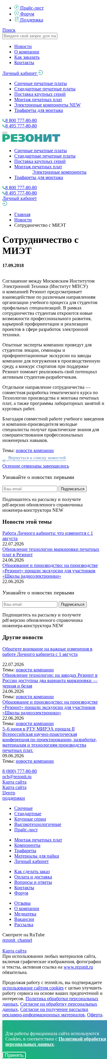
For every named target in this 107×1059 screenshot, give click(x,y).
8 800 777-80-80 (21, 120)
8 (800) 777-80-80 (19, 771)
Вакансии (24, 919)
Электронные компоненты (47, 104)
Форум (27, 13)
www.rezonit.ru (78, 966)
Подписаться (72, 489)
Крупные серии (30, 818)
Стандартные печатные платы (44, 88)
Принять (14, 1055)
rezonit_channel (17, 940)
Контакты (24, 62)
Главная (22, 214)
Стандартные (27, 813)
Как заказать (27, 57)
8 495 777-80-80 (21, 125)
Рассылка (23, 924)
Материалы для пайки (36, 855)
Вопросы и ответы (33, 882)
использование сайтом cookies (33, 987)
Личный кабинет (20, 73)
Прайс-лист (32, 7)
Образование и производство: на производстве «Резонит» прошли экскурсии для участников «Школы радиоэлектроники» (50, 571)
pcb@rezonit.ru (17, 776)
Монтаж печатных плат (38, 99)
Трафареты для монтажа (38, 110)
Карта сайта (14, 781)
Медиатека (25, 913)
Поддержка (31, 19)
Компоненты (27, 845)
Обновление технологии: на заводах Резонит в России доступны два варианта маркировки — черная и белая (49, 680)
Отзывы (22, 903)
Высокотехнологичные (37, 824)
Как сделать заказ (32, 871)
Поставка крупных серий (40, 94)
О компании (26, 51)
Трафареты (25, 850)
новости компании (35, 450)
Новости (23, 46)
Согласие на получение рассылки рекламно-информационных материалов (45, 1012)
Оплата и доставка (33, 876)
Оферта (94, 1014)
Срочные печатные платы (40, 83)
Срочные (23, 808)
